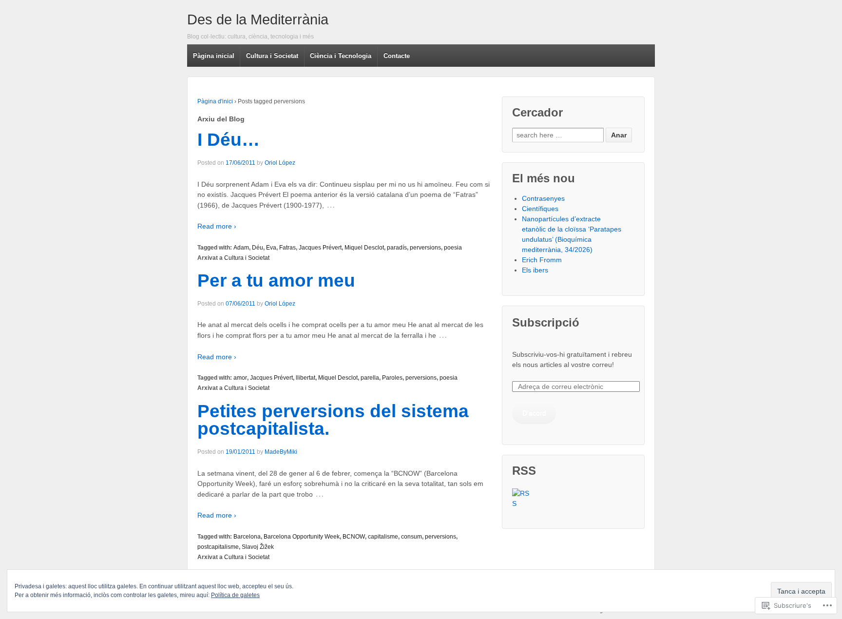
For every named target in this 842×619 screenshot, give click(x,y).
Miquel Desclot (364, 247)
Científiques (540, 209)
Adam (241, 247)
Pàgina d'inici (215, 101)
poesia (453, 247)
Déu (257, 247)
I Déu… (228, 140)
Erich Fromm (542, 260)
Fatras (287, 247)
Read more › (216, 226)
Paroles (392, 377)
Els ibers (535, 270)
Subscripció (545, 322)
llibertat (305, 377)
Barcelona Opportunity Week (302, 536)
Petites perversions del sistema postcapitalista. (333, 420)
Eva (271, 247)
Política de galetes (235, 595)
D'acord (534, 413)
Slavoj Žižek (258, 546)
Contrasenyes (543, 198)
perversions (425, 247)
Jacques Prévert (320, 247)
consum (411, 536)
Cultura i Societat (246, 257)
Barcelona (247, 536)
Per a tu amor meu (276, 280)
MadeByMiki (281, 451)
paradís (397, 247)
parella (370, 377)
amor (240, 377)
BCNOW (354, 536)
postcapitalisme (218, 546)
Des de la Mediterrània (257, 19)
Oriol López (280, 162)
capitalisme (383, 536)
